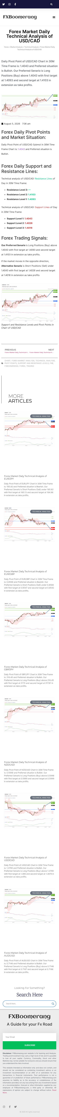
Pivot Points (11, 363)
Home (6, 47)
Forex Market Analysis (23, 360)
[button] (51, 4)
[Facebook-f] (10, 1107)
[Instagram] (4, 1107)
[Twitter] (15, 1107)
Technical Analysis (31, 47)
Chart (8, 360)
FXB (51, 363)
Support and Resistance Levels (33, 363)
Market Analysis (16, 47)
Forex (22, 366)
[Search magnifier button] (53, 1004)
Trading (30, 366)
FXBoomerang (20, 17)
